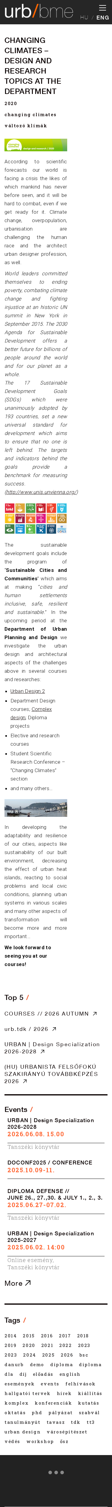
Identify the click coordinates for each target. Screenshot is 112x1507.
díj (23, 1374)
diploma (61, 1364)
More (14, 1283)
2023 (84, 1345)
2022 (65, 1345)
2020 (10, 103)
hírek (64, 1393)
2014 (10, 1336)
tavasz (56, 1422)
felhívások (80, 1384)
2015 (29, 1336)
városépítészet (67, 1432)
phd (37, 1412)
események (19, 1384)
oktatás (15, 1412)
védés (12, 1441)
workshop (40, 1441)
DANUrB (14, 1364)
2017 (65, 1336)
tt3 (91, 1422)
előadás (43, 1374)
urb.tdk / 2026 (26, 1028)
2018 (83, 1336)
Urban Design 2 (27, 691)
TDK (76, 1422)
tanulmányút (22, 1422)
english (70, 1374)
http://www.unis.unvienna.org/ (41, 492)
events (50, 1384)
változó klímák (25, 125)
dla (8, 1374)
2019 (10, 1345)
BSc (83, 1355)
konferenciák (53, 1403)
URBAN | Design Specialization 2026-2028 (52, 1048)
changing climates (30, 114)
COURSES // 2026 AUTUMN (46, 1013)
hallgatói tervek (27, 1393)
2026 (67, 1355)
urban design (22, 1432)
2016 (47, 1336)
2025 (48, 1355)
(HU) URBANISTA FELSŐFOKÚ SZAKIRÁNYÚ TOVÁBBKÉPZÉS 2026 (51, 1073)
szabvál (89, 1412)
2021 (47, 1345)
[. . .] (56, 1474)
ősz (64, 1441)
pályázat (60, 1412)
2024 (29, 1355)
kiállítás (90, 1393)
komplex (16, 1403)
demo (37, 1364)
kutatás (88, 1403)
